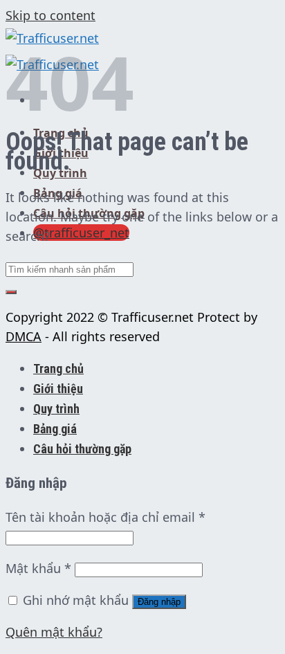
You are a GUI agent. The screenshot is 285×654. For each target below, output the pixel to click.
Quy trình (60, 173)
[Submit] (11, 292)
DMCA (24, 336)
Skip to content (50, 15)
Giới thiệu (58, 388)
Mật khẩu (38, 568)
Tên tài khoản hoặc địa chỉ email (105, 517)
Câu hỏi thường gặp (82, 449)
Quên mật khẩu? (54, 632)
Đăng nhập (159, 602)
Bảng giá (55, 428)
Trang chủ (58, 368)
